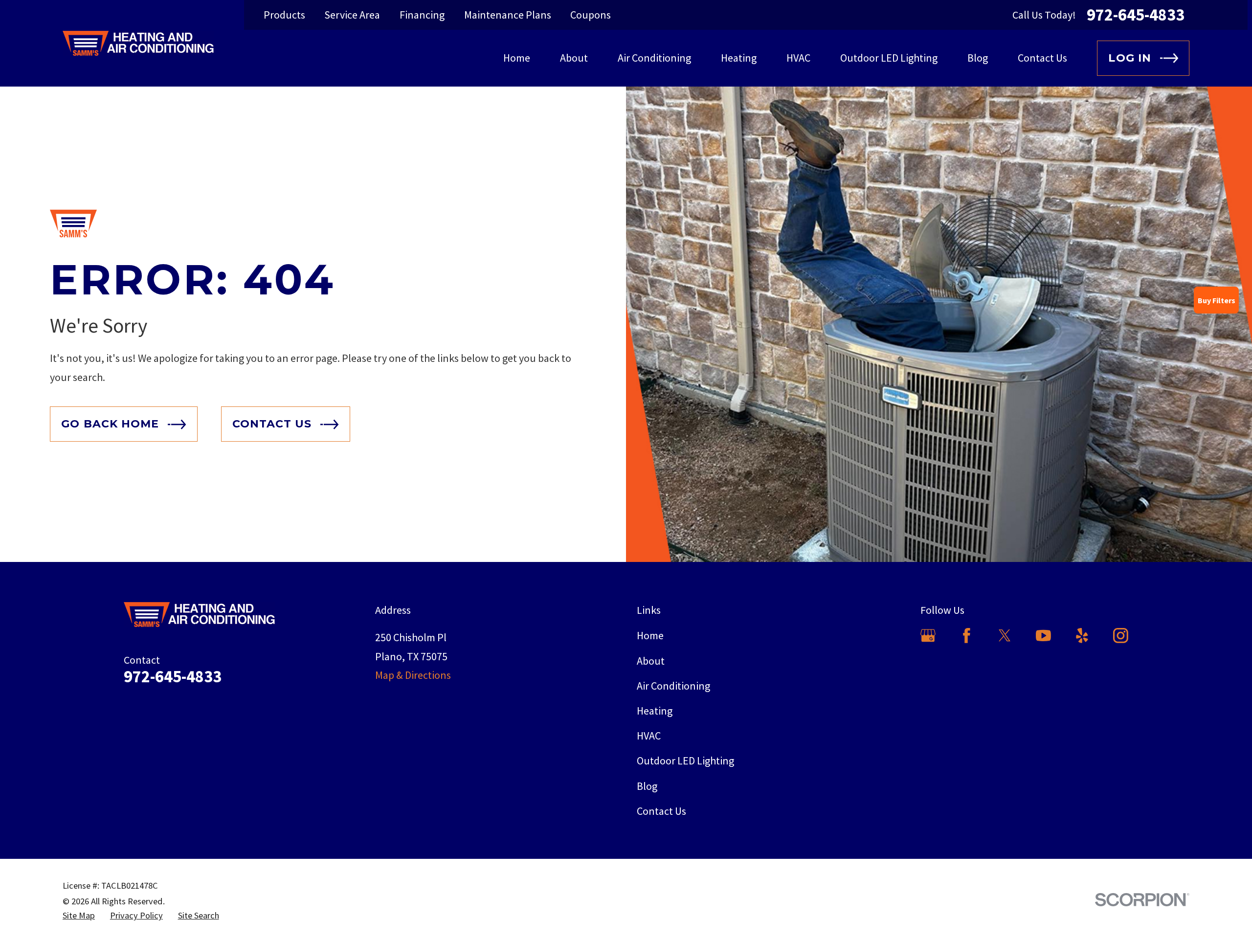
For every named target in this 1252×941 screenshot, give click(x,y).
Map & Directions (413, 675)
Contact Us (661, 811)
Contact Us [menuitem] (1042, 58)
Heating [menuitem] (739, 58)
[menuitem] (79, 915)
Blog (647, 786)
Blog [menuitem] (977, 58)
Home (650, 635)
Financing (422, 15)
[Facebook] (966, 635)
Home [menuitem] (516, 58)
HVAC (649, 735)
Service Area (352, 15)
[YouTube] (1043, 635)
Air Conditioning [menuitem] (654, 58)
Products (284, 15)
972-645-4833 (1136, 14)
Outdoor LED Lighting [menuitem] (889, 58)
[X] (1004, 635)
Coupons (590, 15)
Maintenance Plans (507, 15)
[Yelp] (1082, 635)
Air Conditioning (673, 686)
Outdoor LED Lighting (685, 760)
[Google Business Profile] (928, 635)
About (651, 661)
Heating (654, 710)
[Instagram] (1120, 635)
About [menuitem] (574, 58)
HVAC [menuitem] (798, 58)
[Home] (138, 43)
